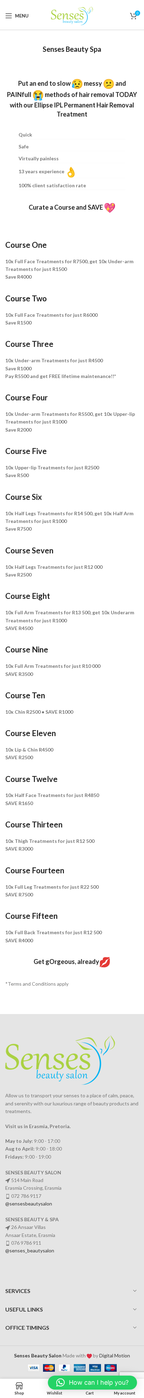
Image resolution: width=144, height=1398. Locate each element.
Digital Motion (114, 1355)
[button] (92, 1383)
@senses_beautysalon (29, 1250)
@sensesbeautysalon (28, 1204)
